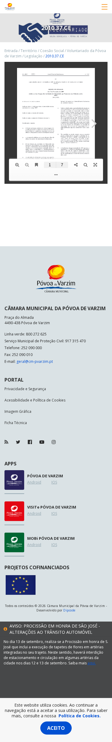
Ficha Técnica (15, 422)
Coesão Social (52, 50)
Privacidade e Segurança (25, 388)
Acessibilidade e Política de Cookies (34, 400)
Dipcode (69, 610)
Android (34, 482)
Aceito (56, 728)
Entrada (11, 50)
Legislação (33, 56)
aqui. (92, 663)
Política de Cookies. (80, 716)
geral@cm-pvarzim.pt (34, 361)
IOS (54, 482)
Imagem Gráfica (17, 411)
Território (29, 50)
